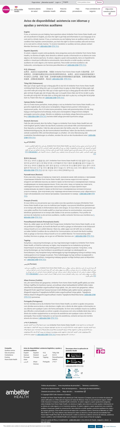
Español (36, 353)
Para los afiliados (63, 10)
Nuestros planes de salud (34, 10)
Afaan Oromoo (36, 363)
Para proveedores (77, 10)
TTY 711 (55, 46)
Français (36, 357)
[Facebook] (98, 351)
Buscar (99, 2)
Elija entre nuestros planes (110, 11)
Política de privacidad (48, 385)
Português (46, 362)
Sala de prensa (10, 353)
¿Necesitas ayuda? (47, 2)
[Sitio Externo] (74, 373)
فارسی (26, 362)
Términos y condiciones (90, 385)
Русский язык (26, 358)
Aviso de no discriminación (50, 388)
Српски (26, 355)
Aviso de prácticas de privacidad (69, 385)
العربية (45, 355)
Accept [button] (99, 426)
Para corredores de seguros (93, 10)
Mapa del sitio (67, 391)
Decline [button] (91, 426)
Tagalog (45, 357)
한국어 (54, 355)
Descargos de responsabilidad (89, 388)
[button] (109, 426)
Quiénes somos (10, 350)
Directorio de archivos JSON (50, 391)
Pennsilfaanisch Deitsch (57, 358)
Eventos (7, 357)
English (26, 353)
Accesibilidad (79, 391)
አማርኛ (54, 362)
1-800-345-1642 (74, 420)
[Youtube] (103, 351)
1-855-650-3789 (45, 46)
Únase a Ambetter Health (49, 10)
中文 (44, 353)
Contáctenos (9, 355)
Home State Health (11, 359)
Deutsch (36, 355)
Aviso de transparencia (69, 388)
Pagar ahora (36, 2)
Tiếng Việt (55, 353)
